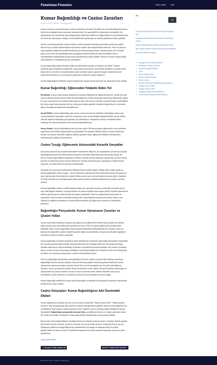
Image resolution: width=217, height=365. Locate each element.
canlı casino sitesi (48, 339)
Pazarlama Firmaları (56, 5)
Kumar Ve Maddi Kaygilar (146, 52)
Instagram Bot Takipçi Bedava (151, 63)
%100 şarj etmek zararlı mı (54, 348)
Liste (172, 5)
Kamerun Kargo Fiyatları (148, 68)
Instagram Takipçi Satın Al (149, 66)
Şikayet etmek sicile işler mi (114, 348)
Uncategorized (66, 23)
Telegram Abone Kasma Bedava (151, 92)
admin (56, 23)
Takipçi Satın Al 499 (147, 89)
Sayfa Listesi (161, 5)
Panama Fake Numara (148, 77)
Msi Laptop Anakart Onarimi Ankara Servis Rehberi (156, 49)
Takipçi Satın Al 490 (147, 86)
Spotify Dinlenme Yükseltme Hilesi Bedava (156, 83)
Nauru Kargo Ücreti (146, 74)
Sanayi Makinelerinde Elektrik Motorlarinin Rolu (154, 45)
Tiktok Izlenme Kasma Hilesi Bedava (153, 95)
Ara (137, 16)
